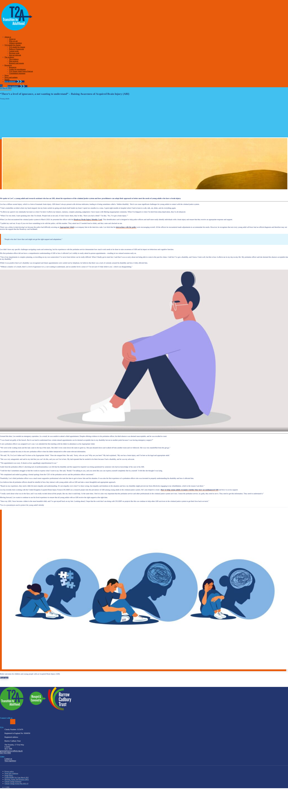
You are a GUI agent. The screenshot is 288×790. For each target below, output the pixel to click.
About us (7, 37)
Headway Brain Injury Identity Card (88, 219)
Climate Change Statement (12, 781)
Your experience (10, 761)
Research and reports (16, 63)
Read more (4, 678)
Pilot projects (13, 61)
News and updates (11, 77)
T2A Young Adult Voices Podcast (21, 71)
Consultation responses (17, 73)
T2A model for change (12, 45)
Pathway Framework (16, 49)
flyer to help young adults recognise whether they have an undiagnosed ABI (189, 490)
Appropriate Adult (67, 227)
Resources (8, 65)
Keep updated (9, 81)
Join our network (15, 55)
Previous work (14, 53)
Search (6, 79)
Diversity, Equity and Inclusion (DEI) (16, 779)
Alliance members (15, 43)
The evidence (9, 57)
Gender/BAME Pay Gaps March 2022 (16, 777)
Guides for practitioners (17, 69)
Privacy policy (9, 771)
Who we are (13, 41)
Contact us (8, 759)
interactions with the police (126, 227)
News (6, 75)
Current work (14, 51)
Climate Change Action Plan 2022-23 (16, 783)
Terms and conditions (11, 773)
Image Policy (8, 775)
